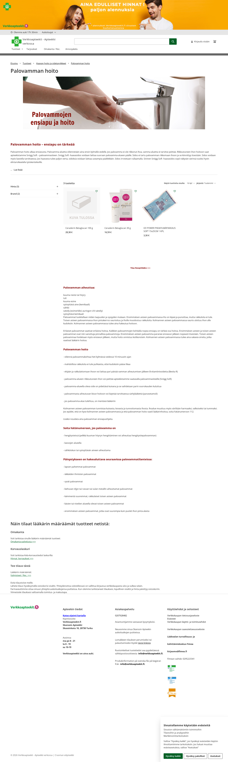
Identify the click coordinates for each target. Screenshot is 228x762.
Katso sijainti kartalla (74, 615)
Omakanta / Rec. (53, 49)
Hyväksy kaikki (173, 756)
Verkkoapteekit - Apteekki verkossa (39, 41)
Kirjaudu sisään (202, 41)
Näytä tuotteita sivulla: (174, 183)
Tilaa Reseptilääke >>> (140, 268)
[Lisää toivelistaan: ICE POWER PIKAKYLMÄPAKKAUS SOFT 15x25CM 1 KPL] (174, 191)
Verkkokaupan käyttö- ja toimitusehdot (186, 621)
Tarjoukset (33, 49)
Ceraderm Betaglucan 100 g (79, 228)
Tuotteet (16, 49)
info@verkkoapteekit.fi (150, 653)
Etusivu (14, 63)
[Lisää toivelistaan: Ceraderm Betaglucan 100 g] (96, 191)
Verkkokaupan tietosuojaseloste (183, 615)
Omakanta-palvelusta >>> (23, 541)
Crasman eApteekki (64, 755)
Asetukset (215, 756)
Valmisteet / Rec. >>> (21, 575)
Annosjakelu (71, 49)
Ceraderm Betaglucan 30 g (117, 228)
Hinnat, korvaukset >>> (22, 558)
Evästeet (171, 618)
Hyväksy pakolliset (195, 756)
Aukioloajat (47, 32)
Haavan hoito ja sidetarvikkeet (51, 63)
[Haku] (173, 41)
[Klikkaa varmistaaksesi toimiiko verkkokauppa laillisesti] (192, 668)
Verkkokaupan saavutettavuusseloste (186, 629)
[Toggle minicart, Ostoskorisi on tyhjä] (215, 41)
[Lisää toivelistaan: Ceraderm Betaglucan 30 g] (135, 191)
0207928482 (121, 615)
